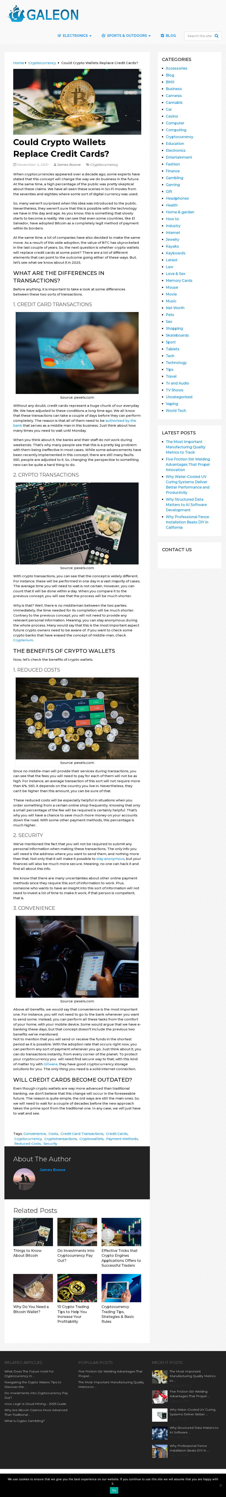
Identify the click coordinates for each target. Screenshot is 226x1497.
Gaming (173, 185)
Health (172, 205)
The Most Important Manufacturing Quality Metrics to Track (185, 447)
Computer (175, 123)
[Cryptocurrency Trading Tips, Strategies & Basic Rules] (121, 1288)
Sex (169, 322)
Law (169, 267)
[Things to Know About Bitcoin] (33, 1232)
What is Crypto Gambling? (24, 1421)
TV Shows (174, 390)
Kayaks (172, 246)
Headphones (177, 198)
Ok (114, 1490)
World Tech (176, 411)
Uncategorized (179, 397)
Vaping (172, 404)
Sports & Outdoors (126, 36)
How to (172, 219)
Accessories (176, 68)
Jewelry (172, 239)
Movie (171, 294)
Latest (171, 260)
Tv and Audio (177, 383)
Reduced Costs (27, 1143)
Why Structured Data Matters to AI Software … (194, 1430)
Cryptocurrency (104, 165)
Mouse (172, 287)
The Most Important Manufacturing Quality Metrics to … (111, 1384)
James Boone (69, 165)
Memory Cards (179, 280)
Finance (173, 171)
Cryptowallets (91, 1139)
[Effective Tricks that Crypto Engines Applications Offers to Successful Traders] (121, 1232)
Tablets (172, 349)
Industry (173, 226)
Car (169, 109)
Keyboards (175, 253)
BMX (170, 82)
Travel (171, 376)
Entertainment (179, 157)
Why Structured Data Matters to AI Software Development (186, 504)
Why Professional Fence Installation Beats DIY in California (187, 522)
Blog (170, 36)
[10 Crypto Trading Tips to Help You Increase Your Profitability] (77, 1288)
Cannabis (174, 102)
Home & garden (180, 212)
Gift (169, 191)
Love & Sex (175, 274)
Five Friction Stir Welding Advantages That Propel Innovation (188, 464)
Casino (172, 116)
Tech (170, 356)
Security (50, 1143)
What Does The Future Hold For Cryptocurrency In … (29, 1373)
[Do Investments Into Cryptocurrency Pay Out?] (77, 1232)
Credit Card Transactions (82, 1134)
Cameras (174, 96)
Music (171, 301)
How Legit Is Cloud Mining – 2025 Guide (35, 1404)
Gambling (174, 178)
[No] (220, 1485)
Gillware (51, 1064)
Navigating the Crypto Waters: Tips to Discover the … (32, 1384)
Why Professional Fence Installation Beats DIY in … (189, 1448)
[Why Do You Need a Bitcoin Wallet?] (33, 1288)
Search (217, 35)
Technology (176, 363)
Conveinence (35, 1134)
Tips (169, 369)
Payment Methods (122, 1139)
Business (174, 89)
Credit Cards (117, 1134)
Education (175, 144)
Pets (170, 315)
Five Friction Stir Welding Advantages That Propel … (110, 1373)
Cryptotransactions (60, 1139)
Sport (171, 342)
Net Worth (175, 308)
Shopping (174, 328)
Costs (53, 1134)
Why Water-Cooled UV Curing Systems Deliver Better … (192, 1412)
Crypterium (23, 640)
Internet (173, 233)
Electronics (176, 150)
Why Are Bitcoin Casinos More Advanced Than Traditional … (35, 1412)
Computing (176, 130)
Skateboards (177, 335)
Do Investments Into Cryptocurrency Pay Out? (75, 1256)
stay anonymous (110, 859)
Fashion (173, 164)
